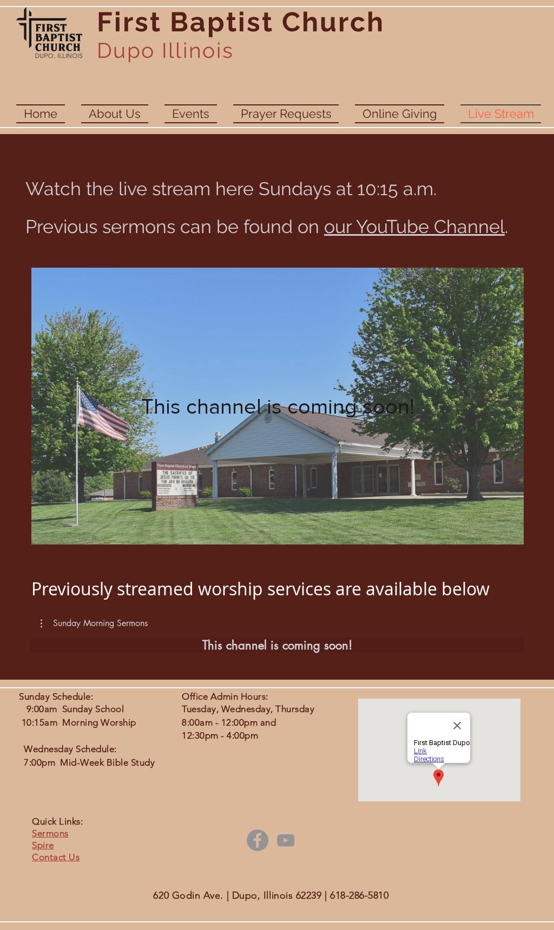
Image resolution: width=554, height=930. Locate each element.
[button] (94, 623)
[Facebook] (257, 840)
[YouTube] (285, 840)
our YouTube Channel (414, 226)
